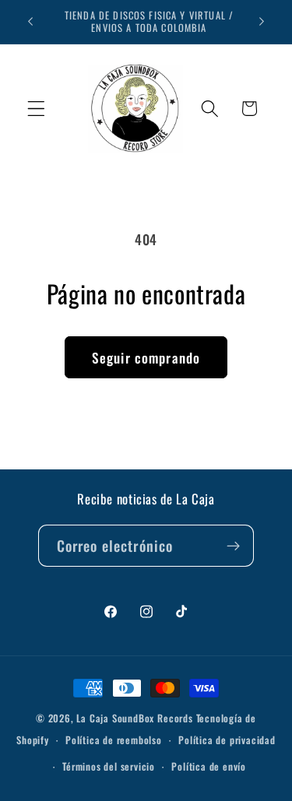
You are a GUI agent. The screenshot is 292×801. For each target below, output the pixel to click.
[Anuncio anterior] (30, 22)
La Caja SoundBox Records (134, 718)
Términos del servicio (108, 766)
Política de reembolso (113, 739)
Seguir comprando (146, 357)
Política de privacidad (227, 739)
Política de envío (208, 766)
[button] (36, 108)
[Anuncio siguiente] (262, 22)
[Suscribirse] (234, 546)
